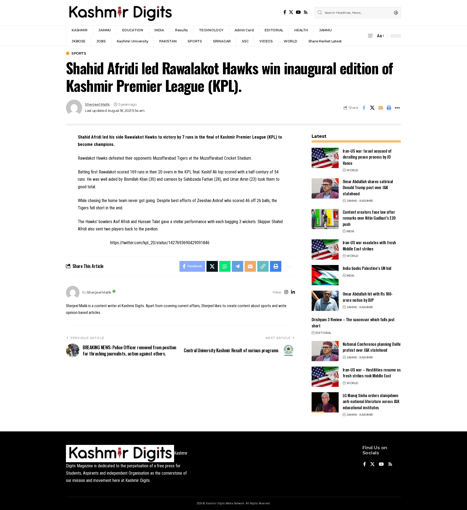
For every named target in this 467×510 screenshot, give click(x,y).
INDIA (350, 231)
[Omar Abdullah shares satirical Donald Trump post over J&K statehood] (325, 188)
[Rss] (305, 12)
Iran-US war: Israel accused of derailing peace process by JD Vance (367, 157)
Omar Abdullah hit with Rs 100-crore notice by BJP (368, 297)
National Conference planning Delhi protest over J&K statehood (372, 347)
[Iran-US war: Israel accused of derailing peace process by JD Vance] (325, 158)
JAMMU (351, 201)
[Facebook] (285, 12)
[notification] (370, 36)
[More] (397, 107)
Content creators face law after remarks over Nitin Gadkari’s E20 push (369, 218)
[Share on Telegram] (237, 266)
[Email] (380, 107)
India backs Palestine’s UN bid (367, 268)
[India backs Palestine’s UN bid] (325, 275)
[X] (291, 12)
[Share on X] (372, 107)
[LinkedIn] (293, 292)
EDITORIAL (323, 333)
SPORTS (78, 53)
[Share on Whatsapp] (225, 266)
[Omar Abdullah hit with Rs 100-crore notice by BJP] (325, 301)
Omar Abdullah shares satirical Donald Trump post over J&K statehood (368, 187)
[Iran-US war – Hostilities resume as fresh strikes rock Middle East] (325, 377)
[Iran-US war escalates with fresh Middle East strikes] (325, 249)
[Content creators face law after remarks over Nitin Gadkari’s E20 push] (325, 219)
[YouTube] (298, 12)
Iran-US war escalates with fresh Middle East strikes (369, 245)
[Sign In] (360, 36)
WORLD (352, 170)
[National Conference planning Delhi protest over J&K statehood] (325, 351)
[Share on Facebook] (364, 107)
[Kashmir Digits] (120, 12)
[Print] (389, 107)
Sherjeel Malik (97, 104)
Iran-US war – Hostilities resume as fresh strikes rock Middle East (372, 373)
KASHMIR (366, 201)
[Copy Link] (263, 266)
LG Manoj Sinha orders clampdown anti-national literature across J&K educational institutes (371, 401)
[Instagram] (286, 292)
